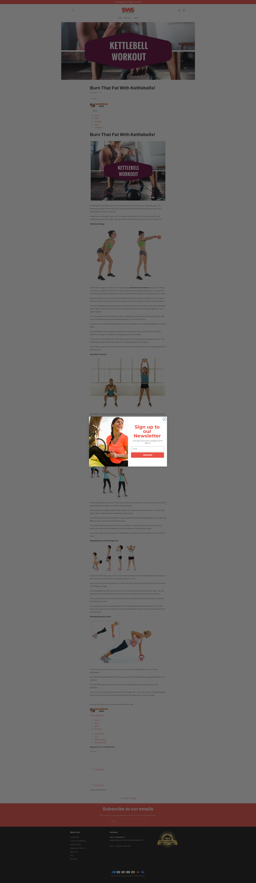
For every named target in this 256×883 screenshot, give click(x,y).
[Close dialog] (164, 419)
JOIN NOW (147, 455)
